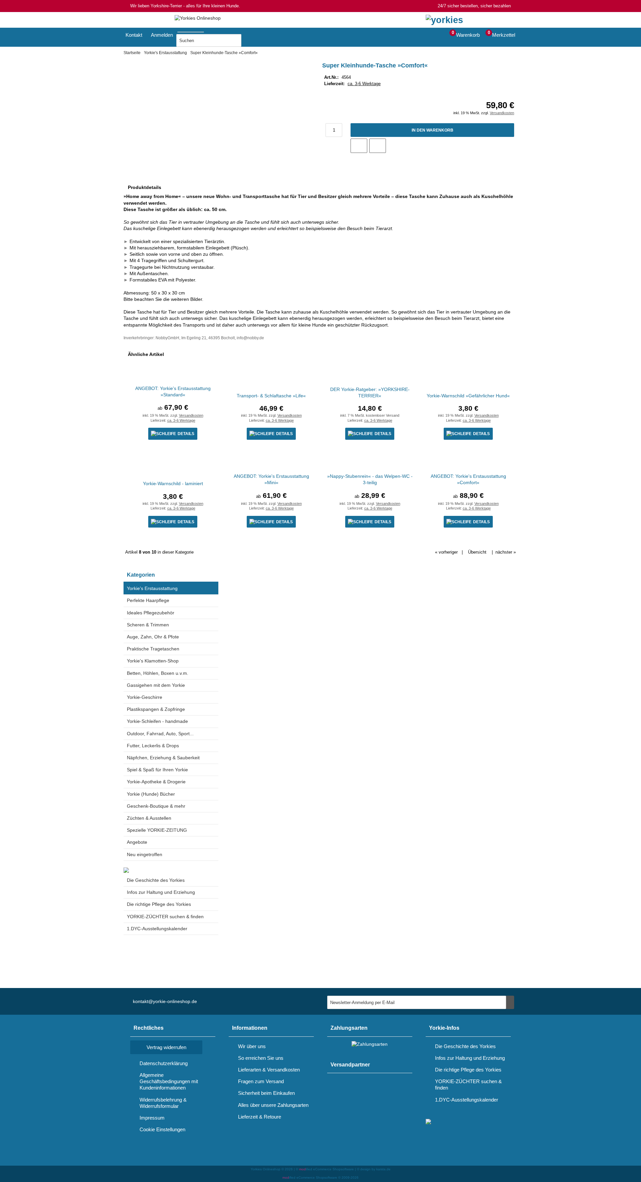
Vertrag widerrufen (166, 1047)
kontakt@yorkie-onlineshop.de (165, 1001)
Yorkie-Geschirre (144, 697)
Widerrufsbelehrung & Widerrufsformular (163, 1103)
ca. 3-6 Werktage (364, 83)
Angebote (137, 842)
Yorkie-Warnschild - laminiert (173, 483)
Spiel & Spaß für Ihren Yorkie (157, 769)
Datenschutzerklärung (164, 1063)
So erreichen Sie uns (260, 1058)
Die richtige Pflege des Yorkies (159, 904)
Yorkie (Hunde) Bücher (151, 794)
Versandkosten (502, 113)
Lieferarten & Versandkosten (269, 1069)
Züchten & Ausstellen (149, 818)
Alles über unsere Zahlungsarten (273, 1105)
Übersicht (477, 552)
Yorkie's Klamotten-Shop (153, 660)
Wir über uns (252, 1046)
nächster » (505, 552)
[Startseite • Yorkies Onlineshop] (198, 18)
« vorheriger (446, 552)
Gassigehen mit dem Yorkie (156, 685)
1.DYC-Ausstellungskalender (157, 928)
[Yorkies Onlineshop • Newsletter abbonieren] (510, 1002)
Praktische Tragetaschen (153, 648)
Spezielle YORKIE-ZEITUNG (157, 830)
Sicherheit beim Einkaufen (266, 1093)
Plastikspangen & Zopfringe (156, 709)
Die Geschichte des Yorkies (156, 880)
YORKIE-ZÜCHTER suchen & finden (165, 916)
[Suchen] (250, 40)
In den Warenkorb (432, 130)
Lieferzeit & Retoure (259, 1117)
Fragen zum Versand (261, 1081)
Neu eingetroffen (144, 854)
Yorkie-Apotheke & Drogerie (156, 781)
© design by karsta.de (374, 1169)
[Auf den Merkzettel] (359, 146)
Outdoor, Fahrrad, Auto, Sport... (160, 733)
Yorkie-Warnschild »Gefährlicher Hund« (468, 395)
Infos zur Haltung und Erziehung (161, 892)
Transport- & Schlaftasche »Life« (271, 395)
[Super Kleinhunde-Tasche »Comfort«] (212, 71)
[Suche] (206, 30)
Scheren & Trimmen (148, 624)
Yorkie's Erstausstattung (152, 588)
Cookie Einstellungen (162, 1129)
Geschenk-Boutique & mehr (156, 806)
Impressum (152, 1118)
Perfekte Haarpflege (148, 600)
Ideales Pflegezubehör (150, 612)
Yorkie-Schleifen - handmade (157, 721)
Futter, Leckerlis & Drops (153, 745)
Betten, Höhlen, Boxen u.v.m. (157, 673)
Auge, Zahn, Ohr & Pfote (153, 636)
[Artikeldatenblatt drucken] (377, 145)
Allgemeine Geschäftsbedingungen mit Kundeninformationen (169, 1081)
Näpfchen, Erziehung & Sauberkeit (163, 757)
